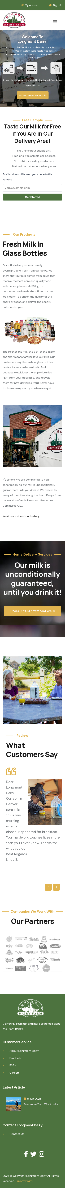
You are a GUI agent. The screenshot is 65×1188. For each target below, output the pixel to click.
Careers (15, 1072)
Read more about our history (21, 516)
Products (15, 1058)
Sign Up (57, 5)
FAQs (13, 1065)
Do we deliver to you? (31, 95)
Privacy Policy (24, 1181)
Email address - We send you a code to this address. (27, 177)
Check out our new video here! (31, 611)
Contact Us (17, 1134)
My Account (32, 5)
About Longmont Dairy (24, 1051)
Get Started (32, 197)
